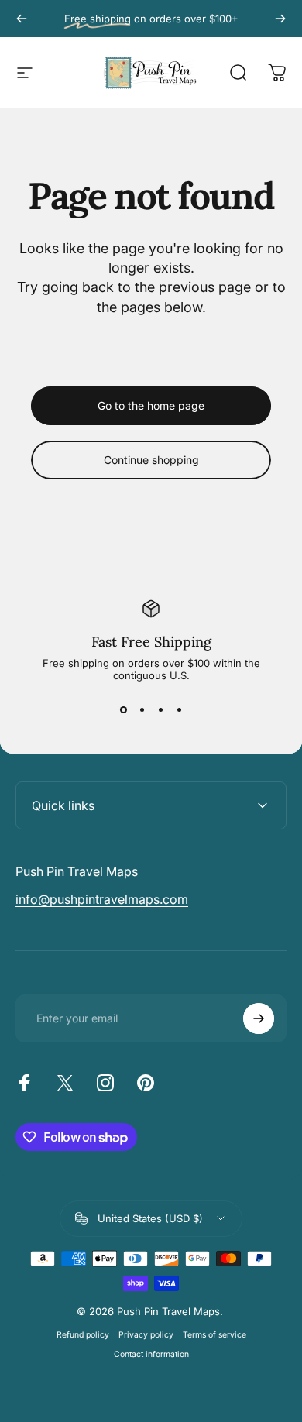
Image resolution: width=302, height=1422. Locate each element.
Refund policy (83, 1335)
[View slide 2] (141, 709)
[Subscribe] (258, 1018)
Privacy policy (145, 1335)
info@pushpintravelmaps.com (101, 899)
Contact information (151, 1354)
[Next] (280, 18)
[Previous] (22, 18)
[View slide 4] (179, 709)
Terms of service (214, 1335)
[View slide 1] (123, 709)
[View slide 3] (160, 709)
